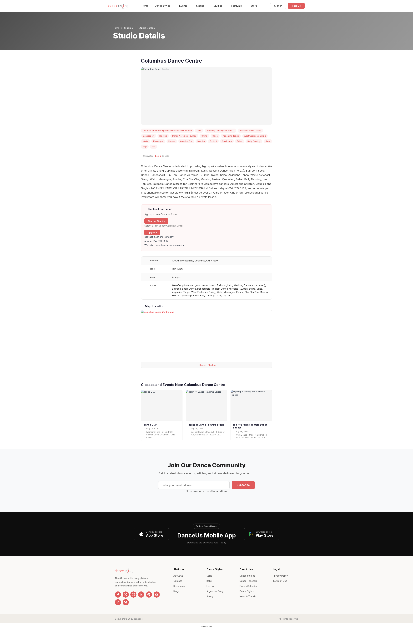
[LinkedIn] (141, 594)
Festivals (236, 5)
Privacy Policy (280, 575)
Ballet (209, 580)
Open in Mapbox (207, 365)
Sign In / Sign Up (156, 221)
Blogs (176, 591)
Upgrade (152, 232)
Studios (218, 5)
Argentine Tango (215, 591)
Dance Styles (163, 5)
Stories (200, 5)
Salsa (209, 575)
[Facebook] (118, 594)
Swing (209, 596)
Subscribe (243, 485)
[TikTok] (118, 602)
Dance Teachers (248, 580)
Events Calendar (248, 586)
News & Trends (248, 596)
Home (144, 5)
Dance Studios (247, 575)
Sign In (278, 5)
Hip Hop (210, 586)
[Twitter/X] (126, 594)
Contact (177, 580)
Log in (158, 156)
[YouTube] (157, 594)
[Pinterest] (149, 594)
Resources (179, 586)
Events (183, 5)
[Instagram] (133, 594)
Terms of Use (280, 580)
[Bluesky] (126, 602)
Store (254, 5)
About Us (178, 575)
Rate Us (296, 5)
